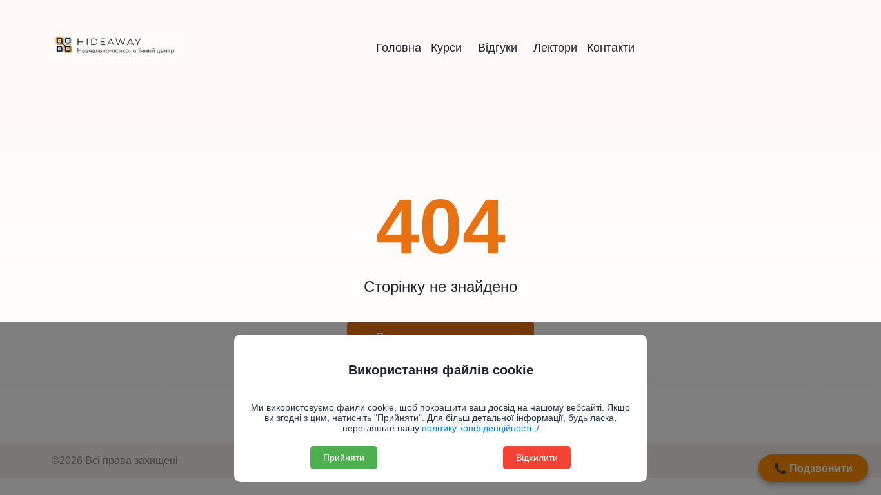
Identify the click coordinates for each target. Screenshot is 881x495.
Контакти (611, 47)
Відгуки (497, 47)
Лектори (555, 47)
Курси (446, 47)
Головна (398, 47)
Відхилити (537, 457)
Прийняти (343, 457)
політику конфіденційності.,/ (479, 428)
